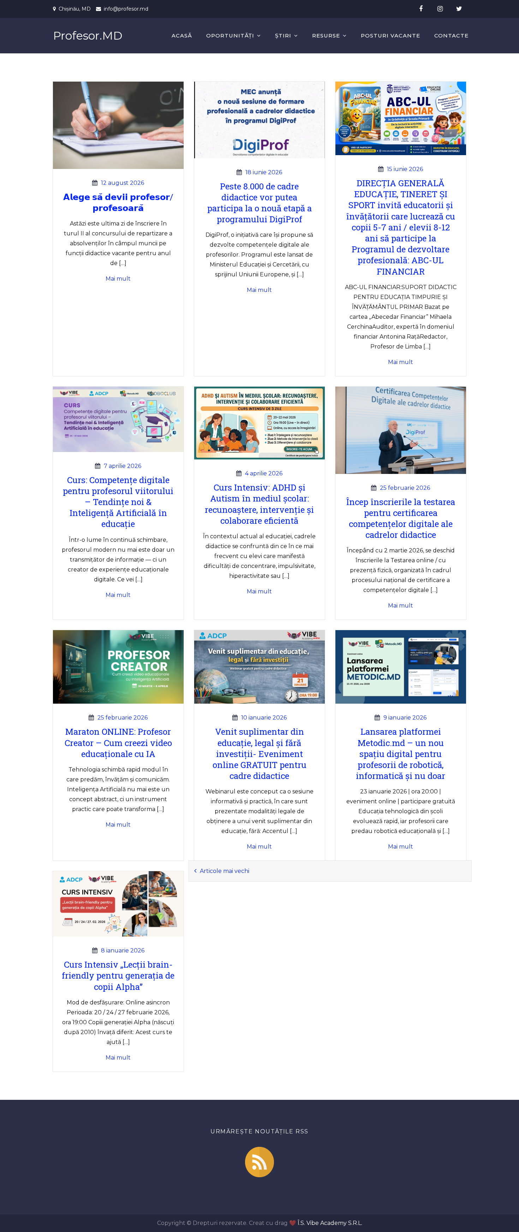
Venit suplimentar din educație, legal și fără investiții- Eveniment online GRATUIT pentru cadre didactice (259, 753)
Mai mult (118, 278)
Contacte (451, 35)
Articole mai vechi (224, 871)
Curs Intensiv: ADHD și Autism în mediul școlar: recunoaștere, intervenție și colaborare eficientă (259, 504)
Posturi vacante (390, 35)
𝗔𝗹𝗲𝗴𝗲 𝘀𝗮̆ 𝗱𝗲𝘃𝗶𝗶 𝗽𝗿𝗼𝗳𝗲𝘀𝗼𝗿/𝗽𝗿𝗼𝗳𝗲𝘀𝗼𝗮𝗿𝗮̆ (118, 202)
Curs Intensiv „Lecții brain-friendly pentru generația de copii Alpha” (118, 975)
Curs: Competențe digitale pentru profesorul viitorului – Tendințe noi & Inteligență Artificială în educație (118, 502)
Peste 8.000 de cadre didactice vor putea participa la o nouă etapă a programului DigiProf (259, 203)
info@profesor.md (126, 9)
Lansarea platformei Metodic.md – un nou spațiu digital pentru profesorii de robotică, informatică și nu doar (400, 753)
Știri (283, 35)
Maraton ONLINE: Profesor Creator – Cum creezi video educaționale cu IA (118, 742)
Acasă (182, 35)
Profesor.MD (88, 35)
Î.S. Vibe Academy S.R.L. (330, 1223)
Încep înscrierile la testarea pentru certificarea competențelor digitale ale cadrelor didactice (400, 518)
